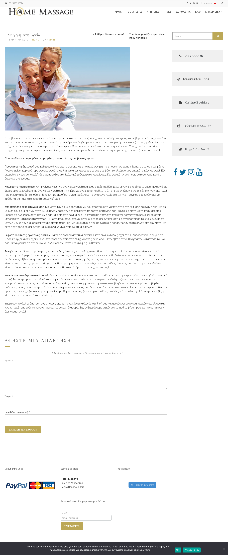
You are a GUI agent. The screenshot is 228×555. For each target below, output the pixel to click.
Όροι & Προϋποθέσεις (72, 487)
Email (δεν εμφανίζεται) (17, 412)
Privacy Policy (191, 549)
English (209, 3)
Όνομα (9, 396)
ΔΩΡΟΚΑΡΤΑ (183, 11)
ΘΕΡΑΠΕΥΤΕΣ (135, 11)
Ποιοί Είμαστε (69, 478)
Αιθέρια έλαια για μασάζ (109, 34)
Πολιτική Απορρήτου (72, 483)
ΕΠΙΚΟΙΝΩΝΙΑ (212, 11)
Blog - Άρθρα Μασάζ (197, 149)
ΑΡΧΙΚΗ (119, 11)
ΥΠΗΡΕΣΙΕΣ (153, 11)
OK (177, 549)
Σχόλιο (9, 360)
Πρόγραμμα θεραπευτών (197, 125)
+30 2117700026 (15, 3)
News (35, 40)
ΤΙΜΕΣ (167, 11)
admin (51, 40)
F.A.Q (198, 11)
